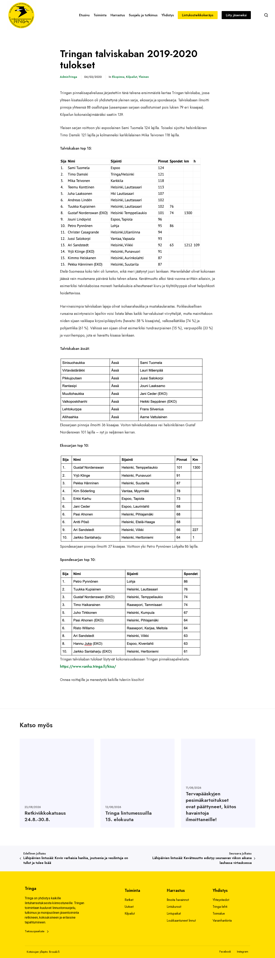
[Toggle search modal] (266, 15)
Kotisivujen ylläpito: (37, 952)
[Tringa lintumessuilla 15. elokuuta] (137, 783)
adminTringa (68, 77)
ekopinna (118, 77)
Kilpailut (131, 77)
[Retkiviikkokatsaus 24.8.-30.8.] (57, 783)
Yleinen (144, 77)
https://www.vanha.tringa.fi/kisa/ (88, 666)
